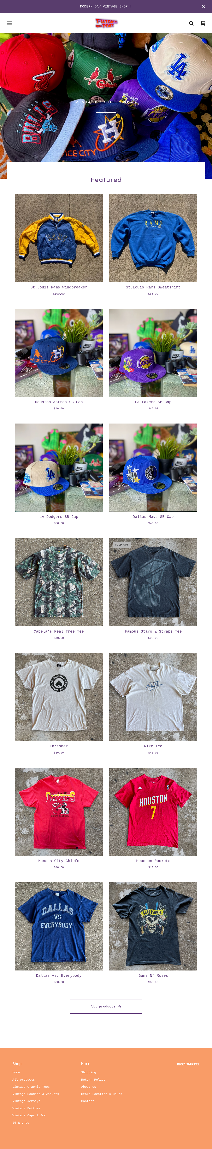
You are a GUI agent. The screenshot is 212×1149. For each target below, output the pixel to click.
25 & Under (21, 1123)
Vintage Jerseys (26, 1101)
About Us (88, 1087)
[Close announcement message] (203, 6)
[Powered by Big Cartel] (188, 1064)
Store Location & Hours (101, 1094)
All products (103, 1007)
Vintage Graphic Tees (31, 1087)
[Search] (191, 23)
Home (16, 1072)
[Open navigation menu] (9, 23)
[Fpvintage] (106, 23)
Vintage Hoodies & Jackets (35, 1094)
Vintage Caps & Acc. (30, 1115)
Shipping (88, 1072)
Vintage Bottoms (26, 1108)
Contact (87, 1101)
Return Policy (93, 1080)
